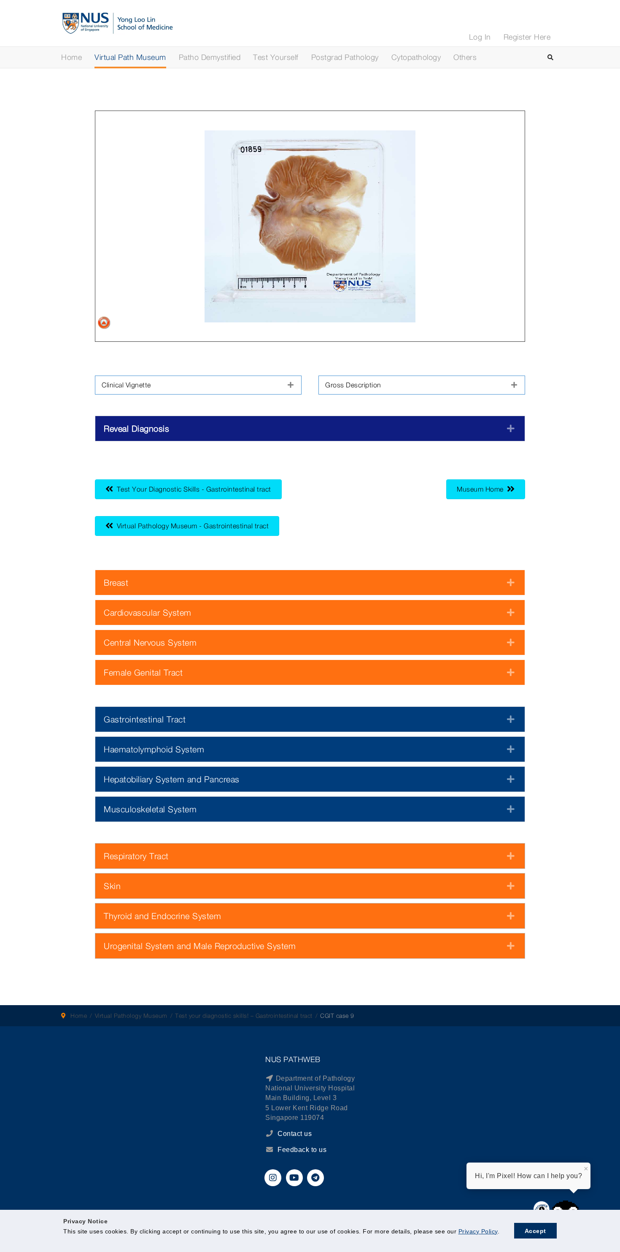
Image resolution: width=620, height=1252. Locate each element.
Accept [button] (535, 1231)
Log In (480, 36)
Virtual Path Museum (130, 57)
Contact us (294, 1133)
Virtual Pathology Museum (131, 1015)
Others (465, 57)
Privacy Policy (478, 1231)
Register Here (527, 36)
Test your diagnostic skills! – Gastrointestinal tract (244, 1015)
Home (71, 57)
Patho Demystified (210, 57)
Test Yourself (276, 57)
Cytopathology (416, 57)
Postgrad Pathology (345, 57)
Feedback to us (302, 1149)
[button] (198, 385)
